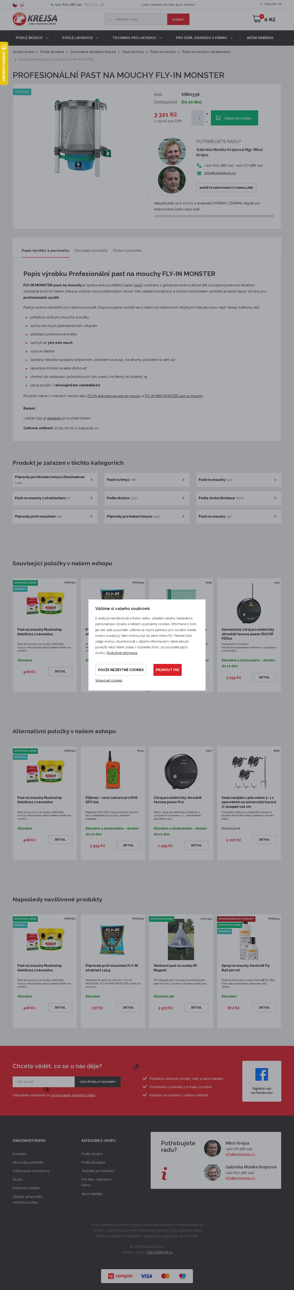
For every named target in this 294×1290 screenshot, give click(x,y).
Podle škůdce (29, 38)
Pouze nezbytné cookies (121, 670)
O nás (145, 4)
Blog (179, 4)
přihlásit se (273, 4)
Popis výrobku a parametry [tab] (45, 250)
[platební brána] (147, 1274)
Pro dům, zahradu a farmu (202, 38)
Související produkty (91, 250)
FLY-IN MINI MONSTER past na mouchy (174, 396)
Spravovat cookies (108, 680)
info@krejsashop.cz (220, 173)
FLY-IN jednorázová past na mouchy (114, 396)
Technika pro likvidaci (135, 38)
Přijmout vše (167, 670)
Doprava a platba (162, 4)
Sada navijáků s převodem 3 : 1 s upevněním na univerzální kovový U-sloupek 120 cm (249, 802)
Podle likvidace (78, 38)
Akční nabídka (260, 38)
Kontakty (20, 1154)
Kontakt (189, 4)
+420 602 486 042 (68, 4)
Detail (60, 671)
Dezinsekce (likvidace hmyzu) (93, 52)
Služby (18, 1179)
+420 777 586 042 (239, 1149)
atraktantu (54, 418)
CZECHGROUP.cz (159, 1252)
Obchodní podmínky (28, 1162)
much (138, 285)
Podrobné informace (122, 653)
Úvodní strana (23, 52)
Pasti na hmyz (133, 52)
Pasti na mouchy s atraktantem (206, 52)
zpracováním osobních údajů (73, 1095)
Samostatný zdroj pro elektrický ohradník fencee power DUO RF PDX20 (248, 634)
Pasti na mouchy (163, 52)
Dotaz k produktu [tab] (127, 250)
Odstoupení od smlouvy (31, 1171)
